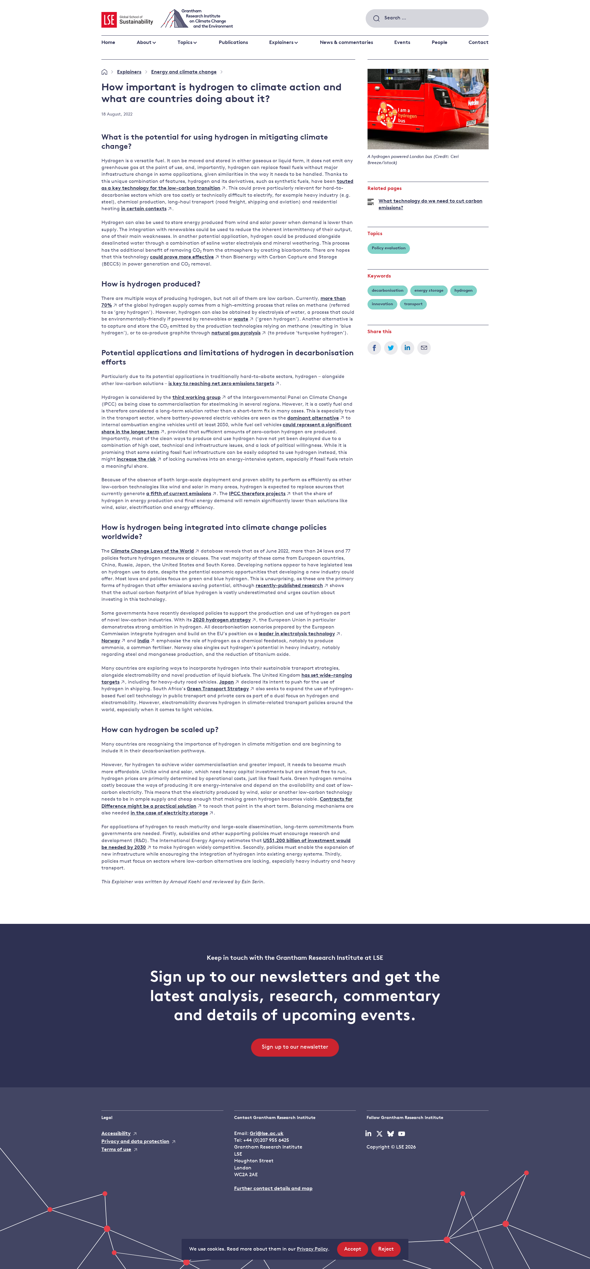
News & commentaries (346, 42)
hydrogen (463, 291)
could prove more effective (182, 257)
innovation (382, 304)
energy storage (429, 291)
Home (108, 42)
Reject (389, 1251)
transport (413, 304)
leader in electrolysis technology (297, 634)
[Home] (104, 72)
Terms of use (116, 1149)
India (143, 641)
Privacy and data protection (135, 1141)
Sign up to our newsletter (295, 1047)
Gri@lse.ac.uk (267, 1133)
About (144, 42)
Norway (110, 641)
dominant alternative (313, 418)
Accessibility (116, 1133)
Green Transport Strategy (218, 689)
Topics (185, 42)
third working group (196, 397)
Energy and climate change (184, 72)
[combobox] (427, 18)
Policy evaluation (389, 248)
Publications (233, 42)
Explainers (281, 42)
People (439, 42)
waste (241, 319)
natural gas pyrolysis (236, 333)
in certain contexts (144, 209)
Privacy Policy (312, 1249)
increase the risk (136, 459)
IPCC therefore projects (257, 493)
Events (402, 42)
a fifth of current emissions (178, 493)
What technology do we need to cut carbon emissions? (430, 205)
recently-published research (289, 585)
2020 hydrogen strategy (222, 620)
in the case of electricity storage (169, 813)
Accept (356, 1251)
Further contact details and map (273, 1188)
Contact (479, 42)
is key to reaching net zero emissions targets (221, 383)
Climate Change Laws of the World (152, 551)
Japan (226, 682)
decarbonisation (387, 291)
